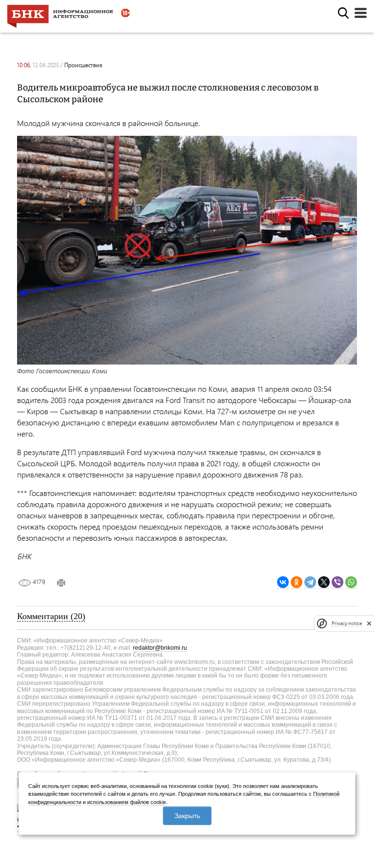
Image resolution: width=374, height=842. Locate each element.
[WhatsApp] (351, 582)
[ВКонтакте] (283, 582)
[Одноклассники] (296, 582)
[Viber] (337, 582)
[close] (369, 623)
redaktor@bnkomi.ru (160, 647)
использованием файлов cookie (126, 802)
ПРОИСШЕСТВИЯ (83, 65)
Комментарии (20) (51, 616)
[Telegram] (310, 582)
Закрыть (187, 816)
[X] (324, 582)
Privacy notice (347, 623)
